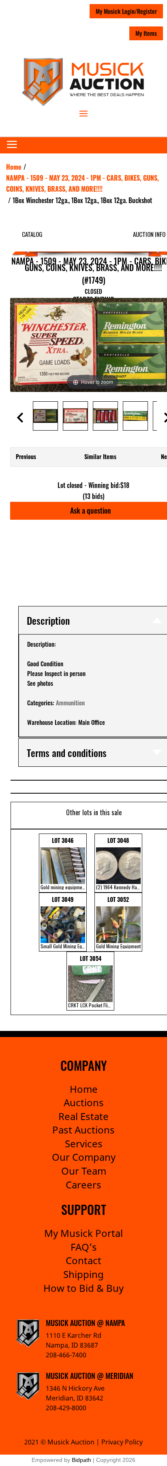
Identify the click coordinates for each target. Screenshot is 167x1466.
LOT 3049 (64, 922)
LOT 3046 (63, 863)
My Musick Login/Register (126, 11)
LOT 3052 (118, 922)
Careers (83, 1184)
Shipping (83, 1274)
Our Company (84, 1157)
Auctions (84, 1102)
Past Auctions (83, 1129)
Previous (26, 456)
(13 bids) (94, 496)
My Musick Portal (83, 1233)
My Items (146, 32)
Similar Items (100, 456)
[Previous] (26, 345)
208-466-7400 (66, 1354)
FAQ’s (84, 1247)
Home (84, 1089)
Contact (83, 1260)
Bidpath (81, 1460)
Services (84, 1143)
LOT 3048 (119, 863)
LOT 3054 (91, 981)
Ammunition (70, 702)
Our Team (83, 1170)
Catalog (32, 234)
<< (16, 922)
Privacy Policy (122, 1442)
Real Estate (83, 1116)
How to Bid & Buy (83, 1288)
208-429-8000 (66, 1407)
